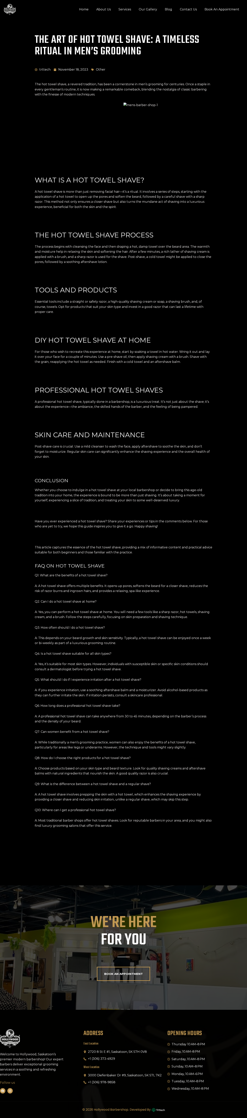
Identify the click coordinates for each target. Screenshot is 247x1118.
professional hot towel (58, 716)
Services (124, 9)
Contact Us (188, 9)
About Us (103, 9)
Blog (168, 9)
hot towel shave (50, 191)
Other (100, 69)
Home (84, 9)
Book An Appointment (222, 9)
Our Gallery (148, 9)
